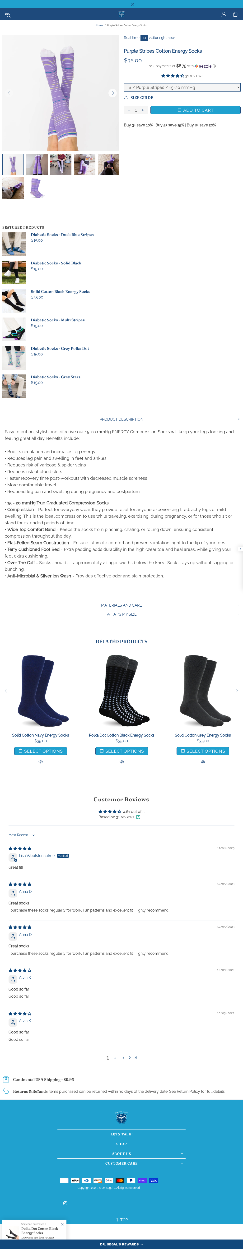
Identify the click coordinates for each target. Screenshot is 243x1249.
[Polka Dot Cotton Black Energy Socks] (122, 655)
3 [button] (123, 1057)
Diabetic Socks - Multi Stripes (58, 320)
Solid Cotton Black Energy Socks (60, 291)
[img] (20, 848)
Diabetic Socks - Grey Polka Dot (60, 348)
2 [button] (115, 1057)
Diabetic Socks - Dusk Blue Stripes (62, 234)
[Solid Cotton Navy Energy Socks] (40, 655)
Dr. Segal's (121, 14)
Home (99, 25)
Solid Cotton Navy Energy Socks (40, 735)
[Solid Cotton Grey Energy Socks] (203, 655)
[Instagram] (65, 1203)
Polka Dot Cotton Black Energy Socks (121, 735)
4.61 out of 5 (134, 811)
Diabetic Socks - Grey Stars (55, 376)
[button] (121, 1244)
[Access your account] (224, 14)
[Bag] (235, 14)
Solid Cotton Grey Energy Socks (203, 735)
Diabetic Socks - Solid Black (56, 263)
